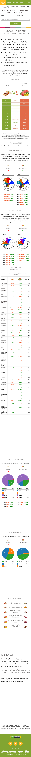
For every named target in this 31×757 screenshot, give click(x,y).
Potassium (3, 342)
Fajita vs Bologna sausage (15, 611)
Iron (2, 294)
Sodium (3, 288)
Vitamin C (16, 267)
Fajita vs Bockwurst (15, 607)
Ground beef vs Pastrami (15, 625)
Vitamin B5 (3, 325)
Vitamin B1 (3, 323)
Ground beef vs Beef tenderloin (15, 616)
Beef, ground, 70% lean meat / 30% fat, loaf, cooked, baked (15, 72)
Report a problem (24, 752)
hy (18, 748)
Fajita (17, 6)
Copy (20, 143)
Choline (3, 349)
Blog (21, 2)
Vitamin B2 (3, 328)
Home (2, 6)
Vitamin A (3, 375)
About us (5, 751)
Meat (12, 6)
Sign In (9, 2)
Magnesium (3, 340)
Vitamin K (3, 335)
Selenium (3, 320)
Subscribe (20, 751)
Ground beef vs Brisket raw (15, 621)
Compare (22, 6)
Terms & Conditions (11, 752)
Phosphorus (4, 296)
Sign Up (15, 2)
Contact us (12, 751)
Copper (3, 312)
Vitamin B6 (3, 307)
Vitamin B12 (4, 283)
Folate (2, 347)
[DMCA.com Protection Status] (15, 737)
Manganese (3, 332)
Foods (7, 6)
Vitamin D (16, 269)
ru (15, 748)
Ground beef (6, 7)
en (12, 748)
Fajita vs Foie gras (15, 603)
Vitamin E (3, 345)
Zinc (2, 285)
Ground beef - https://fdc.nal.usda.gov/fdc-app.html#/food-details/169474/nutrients (17, 672)
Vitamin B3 (3, 314)
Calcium (3, 330)
